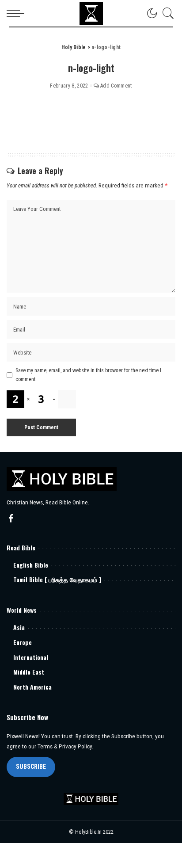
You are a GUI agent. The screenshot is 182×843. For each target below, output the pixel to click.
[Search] (166, 13)
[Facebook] (11, 519)
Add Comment (116, 85)
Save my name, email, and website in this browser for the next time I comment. (88, 374)
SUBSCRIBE (31, 766)
